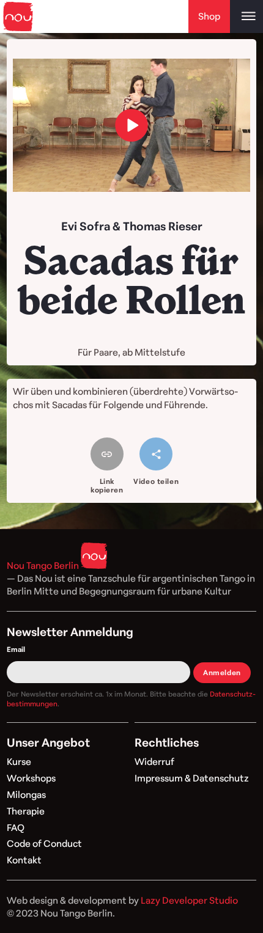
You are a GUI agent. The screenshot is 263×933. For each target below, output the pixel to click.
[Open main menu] (246, 16)
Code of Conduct (44, 843)
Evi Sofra (85, 226)
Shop (209, 16)
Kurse (19, 761)
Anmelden (222, 672)
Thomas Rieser (162, 226)
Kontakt (24, 860)
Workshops (31, 778)
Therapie (26, 811)
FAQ (15, 827)
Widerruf (154, 761)
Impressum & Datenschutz (192, 778)
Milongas (26, 794)
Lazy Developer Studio (189, 900)
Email (16, 649)
